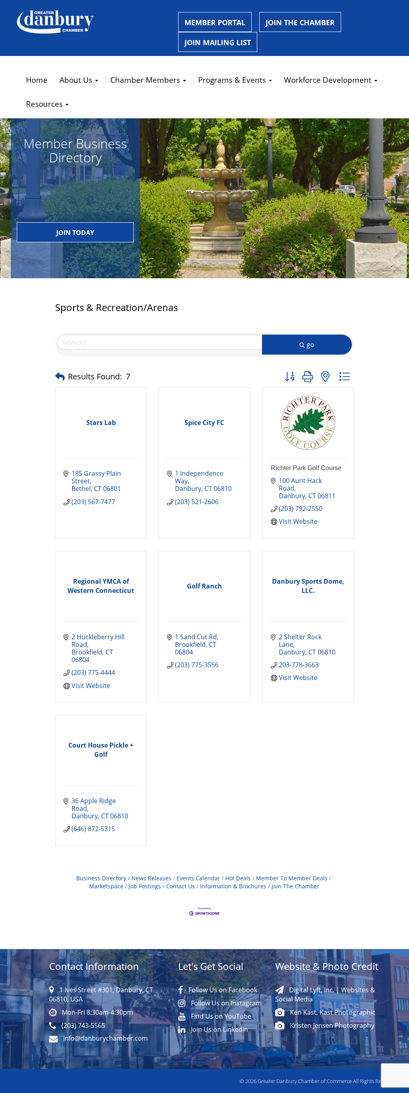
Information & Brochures (233, 886)
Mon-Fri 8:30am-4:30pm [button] (96, 1012)
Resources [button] (45, 104)
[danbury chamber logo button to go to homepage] (91, 22)
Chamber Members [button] (146, 80)
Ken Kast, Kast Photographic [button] (331, 1012)
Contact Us (180, 886)
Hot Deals (238, 878)
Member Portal (215, 22)
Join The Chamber (296, 886)
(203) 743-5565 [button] (82, 1025)
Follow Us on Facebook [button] (222, 989)
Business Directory (101, 878)
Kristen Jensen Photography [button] (331, 1025)
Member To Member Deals (292, 878)
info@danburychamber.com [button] (105, 1038)
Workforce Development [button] (328, 80)
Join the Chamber (300, 22)
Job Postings (145, 886)
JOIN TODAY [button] (75, 232)
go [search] (310, 344)
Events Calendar (198, 878)
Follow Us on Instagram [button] (225, 1003)
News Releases (151, 878)
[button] (60, 376)
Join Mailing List (218, 42)
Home (37, 80)
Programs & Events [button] (233, 80)
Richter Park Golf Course (306, 468)
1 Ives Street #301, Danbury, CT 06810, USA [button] (101, 994)
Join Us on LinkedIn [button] (218, 1029)
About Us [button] (77, 80)
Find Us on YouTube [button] (220, 1016)
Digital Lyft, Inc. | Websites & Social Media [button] (325, 994)
